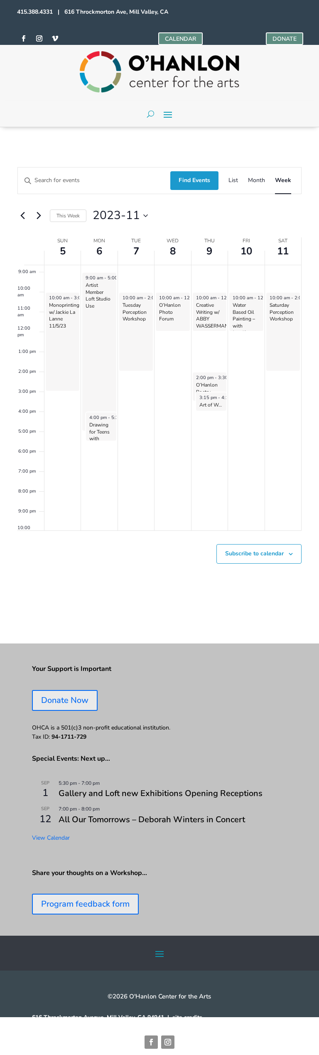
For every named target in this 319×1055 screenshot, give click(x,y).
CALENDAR (180, 39)
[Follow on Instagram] (39, 38)
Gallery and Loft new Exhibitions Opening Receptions (161, 793)
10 (246, 251)
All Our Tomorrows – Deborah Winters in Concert (152, 819)
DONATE (284, 39)
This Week (68, 215)
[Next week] (39, 216)
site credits (187, 1017)
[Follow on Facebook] (23, 38)
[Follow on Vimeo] (55, 38)
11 (283, 251)
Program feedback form (85, 904)
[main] (159, 385)
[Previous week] (22, 216)
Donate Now (64, 700)
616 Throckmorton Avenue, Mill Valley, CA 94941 (98, 1017)
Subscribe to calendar (254, 553)
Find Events (194, 180)
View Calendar (51, 838)
